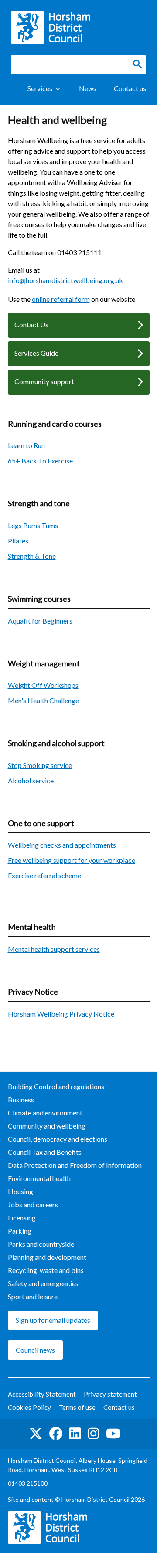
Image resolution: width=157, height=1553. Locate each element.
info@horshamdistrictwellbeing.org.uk (65, 280)
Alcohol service (31, 780)
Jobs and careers (33, 1204)
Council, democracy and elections (57, 1139)
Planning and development (47, 1257)
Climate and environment (45, 1112)
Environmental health (39, 1178)
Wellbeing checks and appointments (62, 845)
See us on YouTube (113, 1433)
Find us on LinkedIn (75, 1433)
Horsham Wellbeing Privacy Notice (61, 1014)
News (87, 88)
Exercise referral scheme (44, 875)
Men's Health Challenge (43, 700)
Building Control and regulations (56, 1086)
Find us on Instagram (93, 1433)
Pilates (18, 540)
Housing (20, 1191)
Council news (35, 1350)
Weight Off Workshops (43, 685)
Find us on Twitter (35, 1433)
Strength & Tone (32, 556)
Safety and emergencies (43, 1283)
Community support (44, 381)
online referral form (61, 299)
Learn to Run (26, 445)
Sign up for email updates (53, 1320)
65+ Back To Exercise (40, 460)
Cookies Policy (29, 1407)
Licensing (22, 1217)
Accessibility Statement (42, 1394)
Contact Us (31, 324)
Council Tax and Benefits (45, 1152)
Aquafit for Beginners (40, 621)
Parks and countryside (41, 1244)
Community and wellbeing (46, 1126)
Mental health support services (54, 949)
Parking (19, 1231)
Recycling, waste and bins (46, 1270)
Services (39, 88)
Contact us (130, 88)
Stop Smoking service (40, 765)
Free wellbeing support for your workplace (71, 860)
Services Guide (36, 353)
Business (21, 1099)
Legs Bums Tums (33, 525)
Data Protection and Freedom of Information (75, 1165)
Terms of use (77, 1407)
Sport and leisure (33, 1296)
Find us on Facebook (55, 1433)
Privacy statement (110, 1394)
